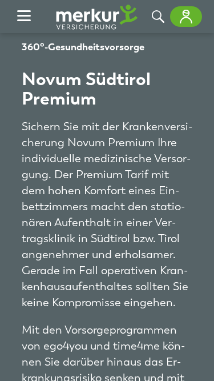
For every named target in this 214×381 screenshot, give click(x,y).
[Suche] (158, 16)
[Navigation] (24, 16)
